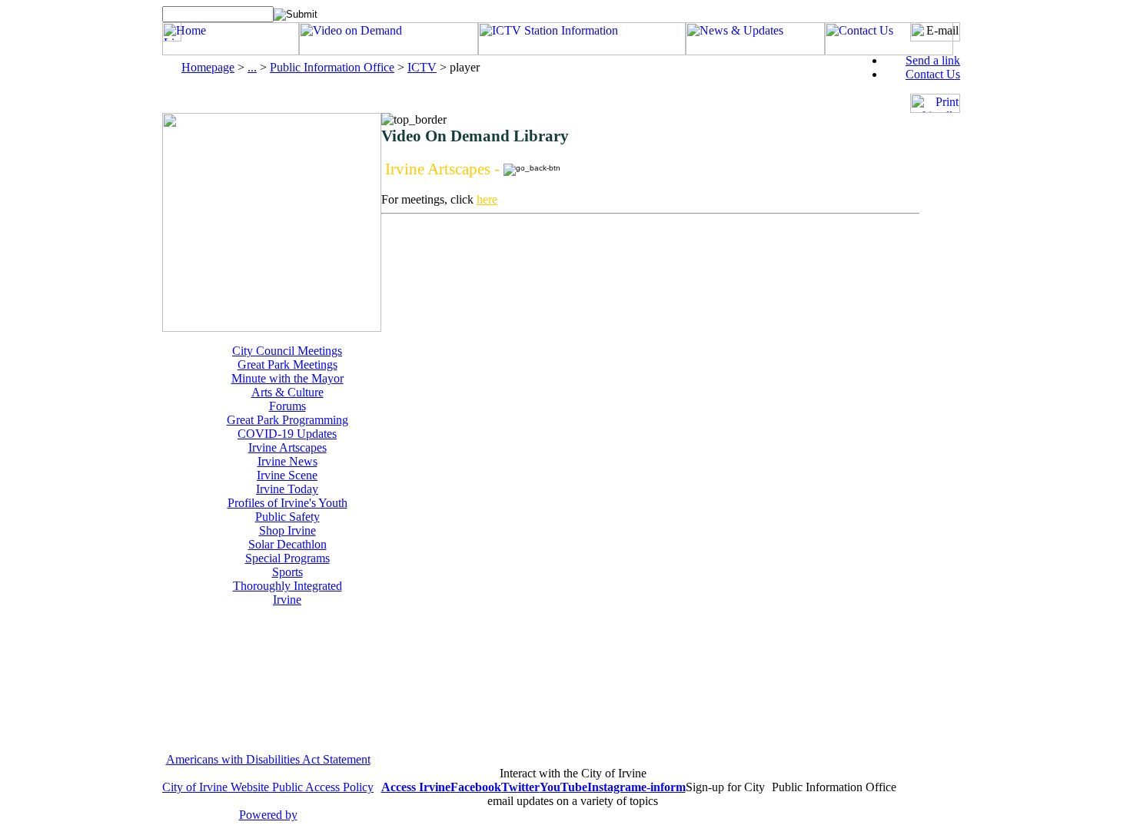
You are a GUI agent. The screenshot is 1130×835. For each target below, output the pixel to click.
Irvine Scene (287, 475)
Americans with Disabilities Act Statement (268, 759)
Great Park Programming (287, 419)
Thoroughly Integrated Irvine (287, 592)
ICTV (422, 67)
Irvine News (287, 461)
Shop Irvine (287, 530)
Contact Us (933, 74)
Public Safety (287, 516)
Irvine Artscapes (287, 447)
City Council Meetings (287, 350)
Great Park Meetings (287, 364)
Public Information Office (332, 67)
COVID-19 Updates (287, 433)
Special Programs (287, 558)
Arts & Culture (287, 392)
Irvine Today (287, 488)
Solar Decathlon (287, 544)
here (487, 199)
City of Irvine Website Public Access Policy (268, 787)
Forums (287, 406)
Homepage (207, 67)
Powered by (268, 814)
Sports (287, 571)
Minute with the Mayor (287, 378)
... (252, 67)
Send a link (933, 60)
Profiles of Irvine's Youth (287, 502)
